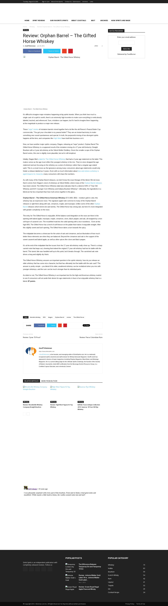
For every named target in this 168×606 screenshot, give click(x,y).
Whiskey (32, 27)
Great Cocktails (78, 20)
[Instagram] (135, 1)
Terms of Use (140, 604)
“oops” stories (33, 129)
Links (91, 1)
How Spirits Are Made (120, 20)
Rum (109, 578)
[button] (142, 20)
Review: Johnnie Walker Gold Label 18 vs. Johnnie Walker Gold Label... (89, 577)
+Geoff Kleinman (44, 354)
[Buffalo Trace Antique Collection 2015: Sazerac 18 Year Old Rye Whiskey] (90, 394)
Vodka (110, 568)
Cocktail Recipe (113, 592)
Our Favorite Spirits (59, 20)
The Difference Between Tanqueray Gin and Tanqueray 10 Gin (90, 566)
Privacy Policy (129, 604)
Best (93, 20)
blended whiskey (35, 317)
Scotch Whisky (113, 575)
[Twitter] (139, 1)
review (69, 317)
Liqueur (110, 582)
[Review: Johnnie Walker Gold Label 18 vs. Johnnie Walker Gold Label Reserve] (71, 578)
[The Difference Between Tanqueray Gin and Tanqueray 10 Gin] (71, 568)
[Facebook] (128, 1)
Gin (109, 589)
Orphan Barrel (59, 317)
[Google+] (132, 1)
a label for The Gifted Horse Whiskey (51, 159)
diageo (50, 317)
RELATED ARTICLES (31, 381)
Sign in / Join (45, 1)
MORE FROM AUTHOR (49, 381)
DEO (44, 317)
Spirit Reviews (39, 20)
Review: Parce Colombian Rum (91, 337)
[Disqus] (63, 452)
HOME (27, 20)
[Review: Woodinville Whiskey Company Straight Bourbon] (35, 394)
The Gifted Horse (78, 317)
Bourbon (111, 572)
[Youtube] (143, 1)
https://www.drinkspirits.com (46, 351)
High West (57, 138)
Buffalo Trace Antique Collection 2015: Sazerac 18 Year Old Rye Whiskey (89, 407)
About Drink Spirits (57, 1)
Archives (85, 1)
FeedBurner (131, 54)
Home (25, 27)
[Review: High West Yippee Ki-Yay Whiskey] (62, 394)
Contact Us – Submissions (72, 1)
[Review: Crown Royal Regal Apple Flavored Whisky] (71, 589)
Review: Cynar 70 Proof (31, 337)
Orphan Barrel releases (93, 183)
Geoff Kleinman (30, 46)
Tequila (110, 585)
